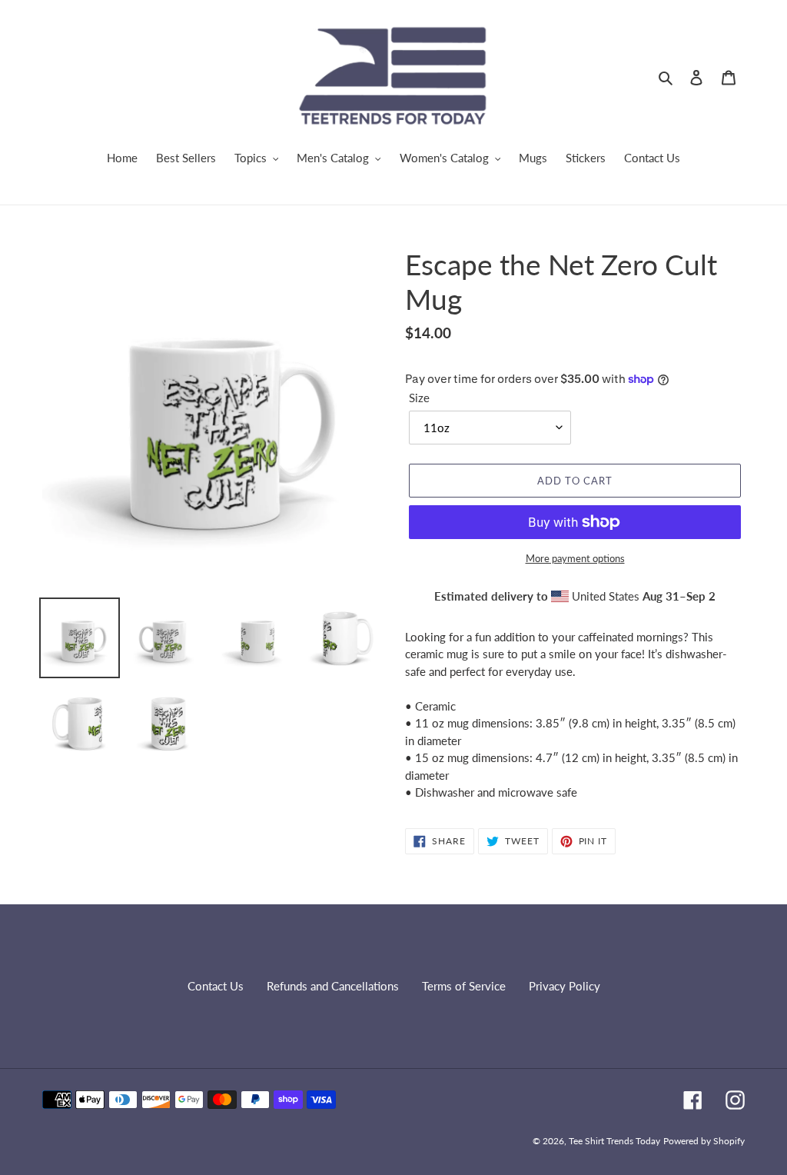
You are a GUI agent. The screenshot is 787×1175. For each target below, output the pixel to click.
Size (419, 397)
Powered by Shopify (704, 1141)
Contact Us (216, 986)
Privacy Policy (564, 986)
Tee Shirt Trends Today (614, 1141)
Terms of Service (464, 986)
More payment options (575, 558)
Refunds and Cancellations (333, 986)
